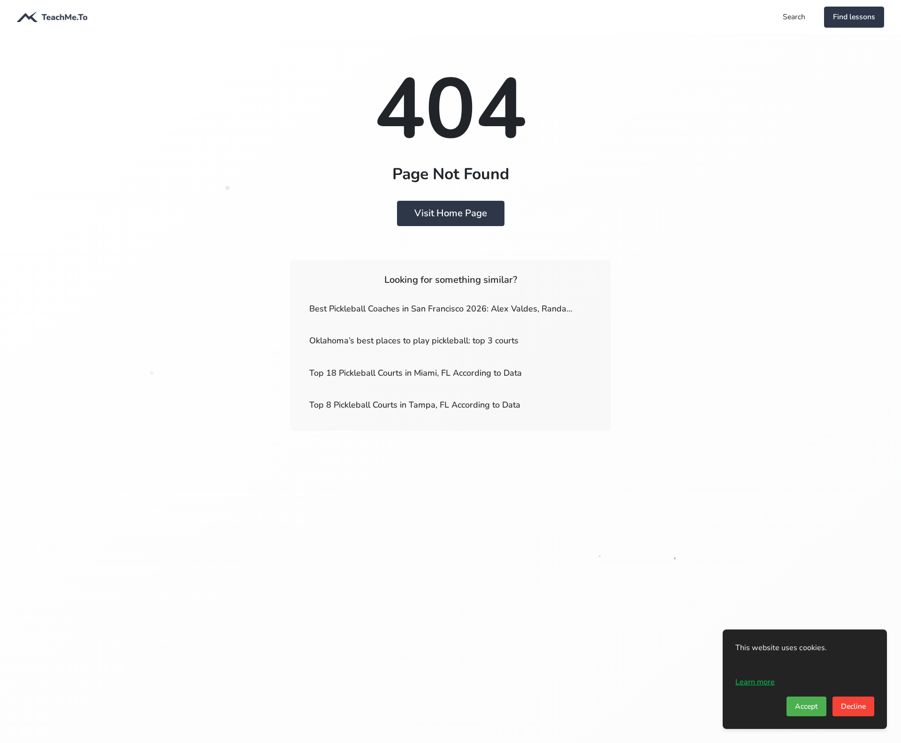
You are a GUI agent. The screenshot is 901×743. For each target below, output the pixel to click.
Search (794, 17)
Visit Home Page (450, 213)
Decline (853, 706)
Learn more (755, 682)
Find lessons (854, 17)
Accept (806, 706)
